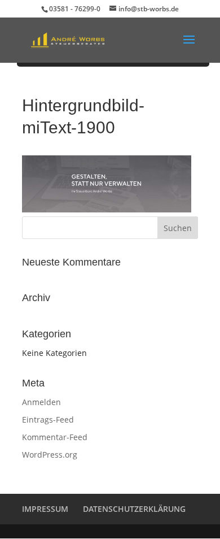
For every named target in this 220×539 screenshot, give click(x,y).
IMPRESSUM (45, 508)
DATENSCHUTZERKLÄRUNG (134, 508)
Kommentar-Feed (54, 437)
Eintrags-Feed (48, 419)
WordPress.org (49, 454)
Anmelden (41, 402)
